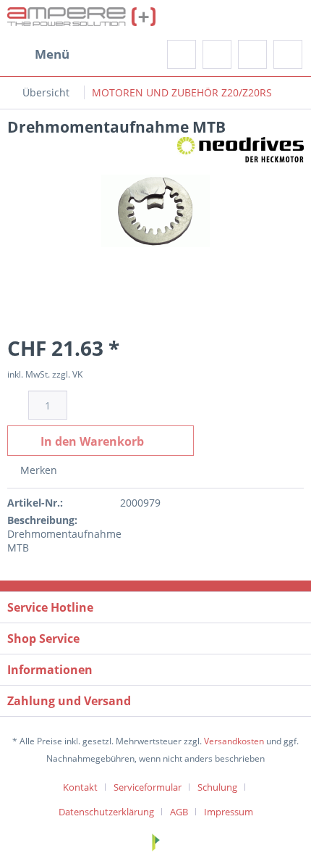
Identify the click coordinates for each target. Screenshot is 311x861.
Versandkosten (234, 741)
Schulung (217, 787)
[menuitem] (38, 54)
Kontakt (80, 787)
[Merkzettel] (217, 54)
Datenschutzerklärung (106, 811)
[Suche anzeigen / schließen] (181, 54)
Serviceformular (148, 787)
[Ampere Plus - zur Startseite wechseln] (81, 20)
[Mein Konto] (252, 54)
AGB (179, 811)
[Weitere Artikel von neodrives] (240, 149)
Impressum (228, 811)
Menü (52, 54)
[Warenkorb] (287, 54)
